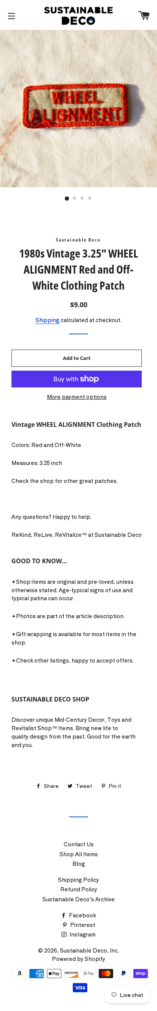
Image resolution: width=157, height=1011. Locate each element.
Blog (78, 863)
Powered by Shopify (78, 958)
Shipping (47, 320)
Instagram (82, 934)
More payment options (77, 396)
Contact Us (79, 844)
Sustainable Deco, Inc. (89, 950)
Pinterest (82, 924)
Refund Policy (78, 889)
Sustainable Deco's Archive (78, 899)
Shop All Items (78, 854)
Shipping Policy (78, 879)
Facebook (82, 915)
